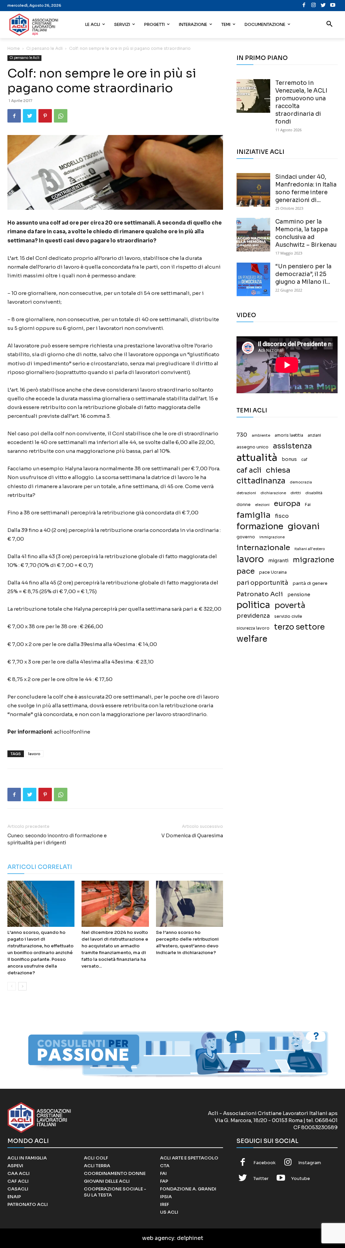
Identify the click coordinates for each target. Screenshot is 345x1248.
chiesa (278, 470)
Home (13, 48)
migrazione (313, 559)
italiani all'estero (309, 549)
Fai (308, 504)
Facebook (264, 1163)
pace (246, 571)
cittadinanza (261, 480)
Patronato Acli (260, 594)
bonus (289, 459)
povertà (290, 605)
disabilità (313, 493)
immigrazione (272, 537)
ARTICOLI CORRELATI (39, 867)
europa (287, 503)
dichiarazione (273, 493)
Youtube (300, 1178)
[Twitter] (323, 5)
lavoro (34, 753)
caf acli (249, 470)
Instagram (309, 1163)
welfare (252, 638)
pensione (298, 595)
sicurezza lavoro (253, 628)
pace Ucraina (273, 572)
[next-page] (22, 986)
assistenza (292, 445)
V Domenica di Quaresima (192, 836)
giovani (304, 526)
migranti (278, 561)
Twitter (261, 1178)
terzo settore (299, 627)
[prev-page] (11, 986)
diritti (295, 493)
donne (244, 504)
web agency (158, 1238)
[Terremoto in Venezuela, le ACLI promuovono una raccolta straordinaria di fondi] (253, 96)
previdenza (253, 615)
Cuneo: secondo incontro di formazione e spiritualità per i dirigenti (57, 839)
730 (242, 435)
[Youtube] (333, 5)
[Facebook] (304, 5)
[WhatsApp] (60, 116)
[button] (329, 24)
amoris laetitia (289, 435)
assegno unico (253, 447)
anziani (314, 435)
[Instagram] (314, 5)
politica (253, 605)
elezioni (262, 505)
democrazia (301, 482)
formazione (260, 526)
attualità (257, 457)
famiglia (254, 515)
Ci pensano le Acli (44, 48)
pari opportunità (262, 582)
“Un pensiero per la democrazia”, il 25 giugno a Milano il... (303, 274)
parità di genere (310, 583)
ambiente (261, 435)
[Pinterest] (45, 116)
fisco (282, 515)
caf (304, 459)
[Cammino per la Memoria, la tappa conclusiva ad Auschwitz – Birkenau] (253, 234)
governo (246, 537)
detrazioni (246, 493)
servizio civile (288, 616)
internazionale (263, 547)
